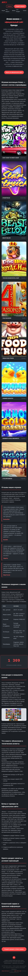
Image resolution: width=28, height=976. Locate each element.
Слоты (24, 10)
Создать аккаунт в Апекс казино (14, 949)
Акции (3, 10)
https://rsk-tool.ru (5, 970)
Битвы (13, 10)
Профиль (9, 6)
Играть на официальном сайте (14, 72)
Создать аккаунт (20, 6)
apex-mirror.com (17, 970)
